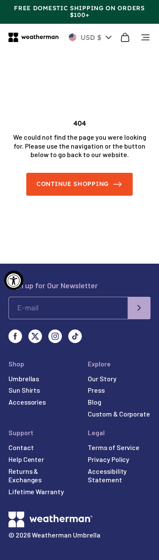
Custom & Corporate (119, 414)
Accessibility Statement (107, 475)
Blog (94, 402)
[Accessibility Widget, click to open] (13, 280)
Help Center (26, 459)
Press (96, 390)
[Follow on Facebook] (15, 336)
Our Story (102, 378)
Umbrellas (23, 378)
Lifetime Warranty (36, 491)
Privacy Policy (108, 459)
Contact (20, 447)
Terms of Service (113, 447)
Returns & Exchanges (25, 475)
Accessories (27, 402)
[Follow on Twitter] (35, 336)
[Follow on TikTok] (75, 336)
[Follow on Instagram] (55, 336)
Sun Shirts (24, 390)
